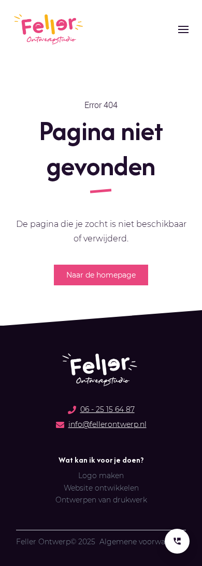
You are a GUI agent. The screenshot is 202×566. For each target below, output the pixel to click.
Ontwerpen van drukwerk (101, 500)
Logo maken (101, 475)
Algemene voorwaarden (142, 542)
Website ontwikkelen (101, 488)
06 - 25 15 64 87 (107, 409)
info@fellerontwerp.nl (107, 424)
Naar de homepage (101, 275)
